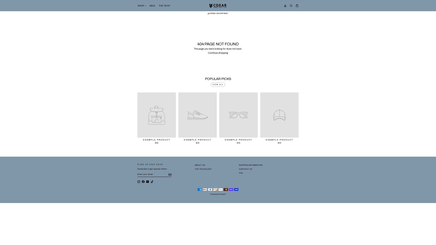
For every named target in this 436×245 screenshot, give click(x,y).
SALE (152, 5)
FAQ (241, 173)
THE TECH (164, 5)
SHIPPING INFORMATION (251, 165)
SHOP (141, 5)
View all (218, 84)
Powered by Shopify (218, 194)
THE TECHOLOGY (203, 169)
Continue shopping (218, 53)
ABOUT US (200, 165)
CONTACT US (245, 169)
